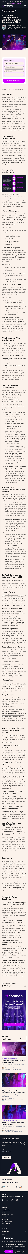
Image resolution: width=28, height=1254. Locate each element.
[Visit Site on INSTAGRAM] (12, 1200)
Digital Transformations (7, 1221)
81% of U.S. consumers (11, 595)
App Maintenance (6, 1223)
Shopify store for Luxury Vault (11, 321)
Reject (19, 1251)
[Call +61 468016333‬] (22, 5)
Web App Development (8, 1214)
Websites (4, 1212)
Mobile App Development (8, 1216)
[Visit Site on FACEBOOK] (2, 1200)
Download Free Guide (16, 3)
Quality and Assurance (7, 1226)
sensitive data (6, 635)
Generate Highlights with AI (15, 80)
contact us (10, 515)
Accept (9, 1251)
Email (3, 1149)
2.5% (11, 611)
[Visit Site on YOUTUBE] (7, 1200)
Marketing (4, 1228)
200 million (8, 109)
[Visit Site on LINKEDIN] (17, 1200)
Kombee (15, 839)
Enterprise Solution (6, 1210)
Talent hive (5, 1231)
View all (21, 1038)
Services (4, 1207)
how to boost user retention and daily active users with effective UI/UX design (14, 715)
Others (4, 1235)
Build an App (5, 1219)
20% (6, 666)
